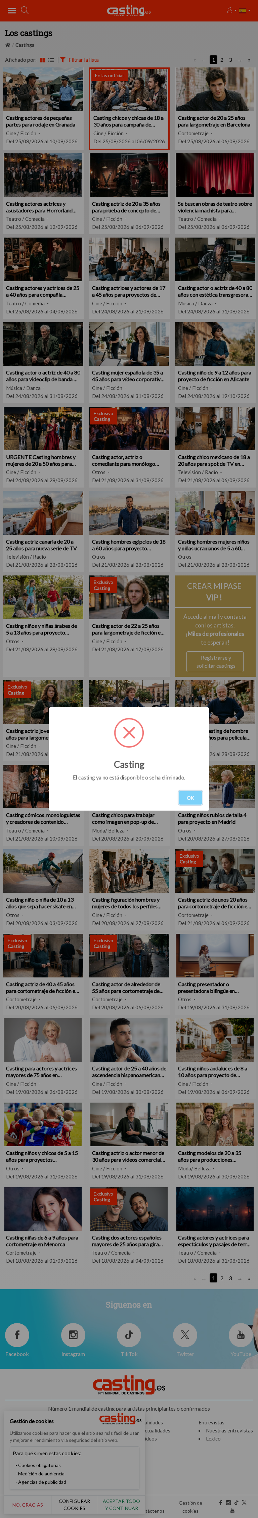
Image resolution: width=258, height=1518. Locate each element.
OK (190, 798)
